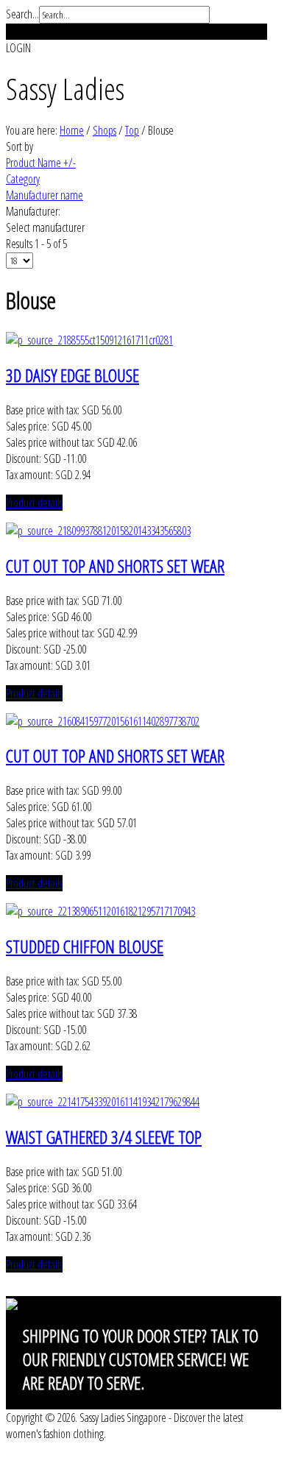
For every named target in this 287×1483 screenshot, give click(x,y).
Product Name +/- (41, 163)
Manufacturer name (44, 195)
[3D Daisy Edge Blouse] (89, 340)
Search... (22, 14)
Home (72, 130)
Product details (34, 503)
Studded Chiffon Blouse (84, 946)
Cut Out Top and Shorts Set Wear (115, 565)
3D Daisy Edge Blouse (72, 375)
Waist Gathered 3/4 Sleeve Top (104, 1137)
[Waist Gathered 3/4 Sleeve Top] (102, 1102)
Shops (104, 130)
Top (132, 130)
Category (23, 179)
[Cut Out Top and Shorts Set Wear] (98, 531)
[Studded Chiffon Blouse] (100, 911)
